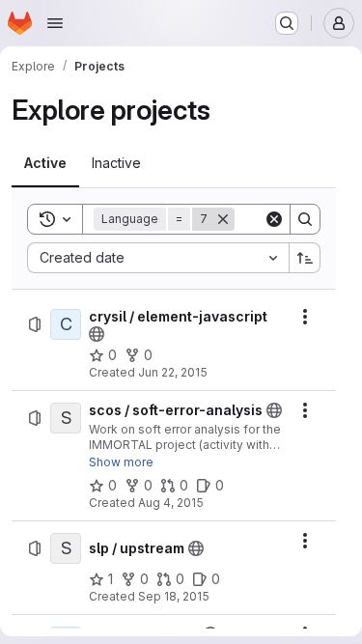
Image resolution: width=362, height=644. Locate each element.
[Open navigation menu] (55, 23)
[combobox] (158, 257)
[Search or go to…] (286, 23)
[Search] (305, 219)
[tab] (45, 163)
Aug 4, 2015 (171, 502)
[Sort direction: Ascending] (305, 257)
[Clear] (274, 219)
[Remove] (223, 219)
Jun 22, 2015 (173, 372)
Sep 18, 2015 (173, 596)
